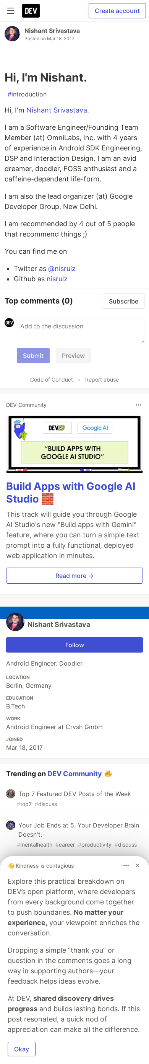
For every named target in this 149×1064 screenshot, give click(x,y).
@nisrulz (62, 268)
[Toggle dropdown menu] (138, 405)
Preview (73, 355)
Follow (74, 645)
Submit (33, 355)
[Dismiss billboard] (137, 865)
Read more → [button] (74, 575)
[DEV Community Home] (30, 10)
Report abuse (102, 379)
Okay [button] (21, 1049)
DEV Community (74, 774)
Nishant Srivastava (52, 30)
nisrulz (57, 279)
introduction (27, 94)
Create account (117, 11)
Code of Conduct (51, 379)
